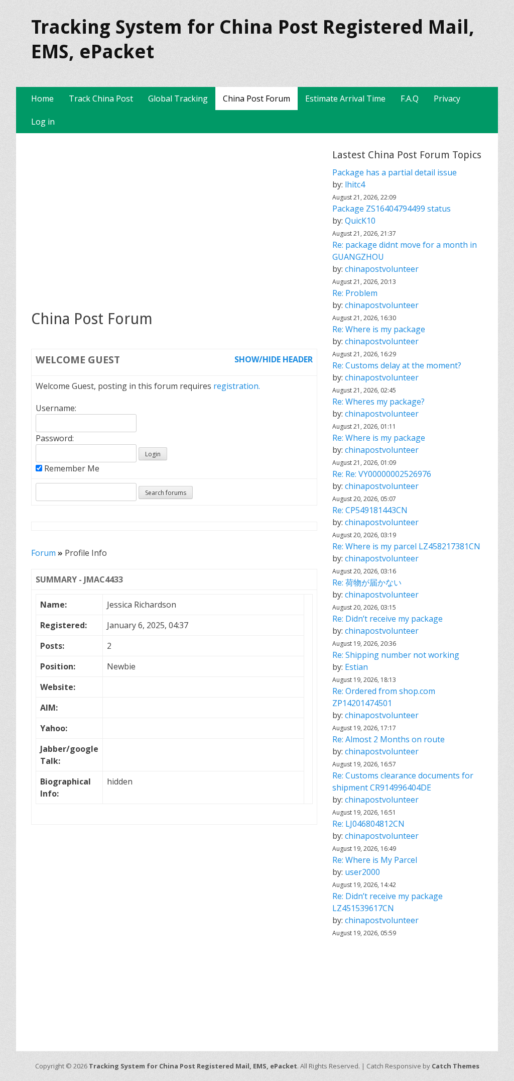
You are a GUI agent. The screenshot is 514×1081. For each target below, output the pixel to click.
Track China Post (101, 98)
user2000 (362, 871)
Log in (43, 121)
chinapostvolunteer (382, 268)
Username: (56, 408)
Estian (356, 666)
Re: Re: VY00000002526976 (381, 473)
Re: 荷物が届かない (367, 582)
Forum (43, 552)
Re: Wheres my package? (378, 401)
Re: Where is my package (378, 329)
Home (42, 98)
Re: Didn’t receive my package (387, 618)
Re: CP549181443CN (370, 510)
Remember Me (70, 468)
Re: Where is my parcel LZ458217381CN (406, 546)
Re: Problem (354, 293)
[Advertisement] (174, 221)
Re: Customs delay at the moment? (396, 365)
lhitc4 (355, 184)
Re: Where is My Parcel (374, 859)
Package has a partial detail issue (394, 172)
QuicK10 (360, 220)
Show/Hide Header (273, 359)
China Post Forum (256, 98)
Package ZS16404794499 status (391, 208)
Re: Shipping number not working (395, 654)
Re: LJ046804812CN (368, 823)
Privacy (447, 98)
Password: (55, 438)
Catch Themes (455, 1065)
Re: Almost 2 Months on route (388, 739)
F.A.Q (410, 98)
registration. (236, 385)
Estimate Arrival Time (345, 98)
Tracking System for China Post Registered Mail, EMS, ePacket (193, 1065)
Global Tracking (178, 98)
